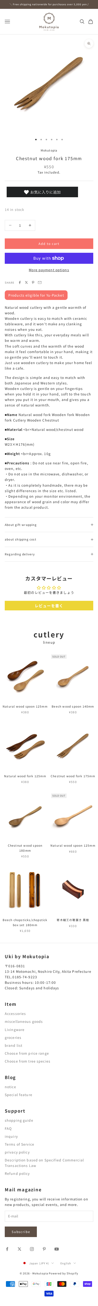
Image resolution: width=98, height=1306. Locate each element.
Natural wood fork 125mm (25, 776)
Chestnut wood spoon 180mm (25, 847)
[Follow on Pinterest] (44, 1249)
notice (10, 1086)
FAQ (8, 1128)
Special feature (18, 1094)
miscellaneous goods (24, 1021)
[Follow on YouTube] (56, 1249)
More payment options (49, 269)
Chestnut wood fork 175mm (73, 776)
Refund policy (17, 1173)
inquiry (11, 1136)
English (65, 1263)
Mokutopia (49, 150)
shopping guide (19, 1120)
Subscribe (21, 1231)
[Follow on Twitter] (19, 1249)
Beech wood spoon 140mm (73, 706)
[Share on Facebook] (20, 282)
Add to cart (49, 243)
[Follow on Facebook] (7, 1249)
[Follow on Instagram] (31, 1249)
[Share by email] (40, 282)
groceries (13, 1037)
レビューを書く (49, 605)
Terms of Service (19, 1144)
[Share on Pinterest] (33, 282)
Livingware (14, 1029)
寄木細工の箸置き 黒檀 (73, 920)
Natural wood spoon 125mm (25, 706)
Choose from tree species (27, 1061)
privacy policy (17, 1152)
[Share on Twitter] (26, 282)
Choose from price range (27, 1053)
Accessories (15, 1013)
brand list (13, 1045)
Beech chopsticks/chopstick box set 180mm (25, 922)
